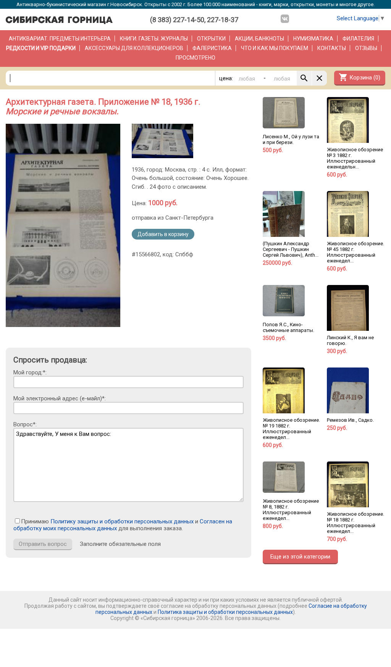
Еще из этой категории (300, 556)
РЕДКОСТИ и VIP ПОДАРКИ (41, 48)
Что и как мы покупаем (274, 48)
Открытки (211, 39)
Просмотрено (195, 58)
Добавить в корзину (163, 234)
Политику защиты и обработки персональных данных (122, 521)
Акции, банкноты (259, 39)
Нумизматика (313, 39)
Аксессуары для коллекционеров (134, 48)
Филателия (358, 39)
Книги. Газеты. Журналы (154, 39)
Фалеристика (212, 48)
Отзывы (366, 48)
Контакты (331, 48)
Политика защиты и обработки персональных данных (225, 612)
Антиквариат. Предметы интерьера (60, 39)
